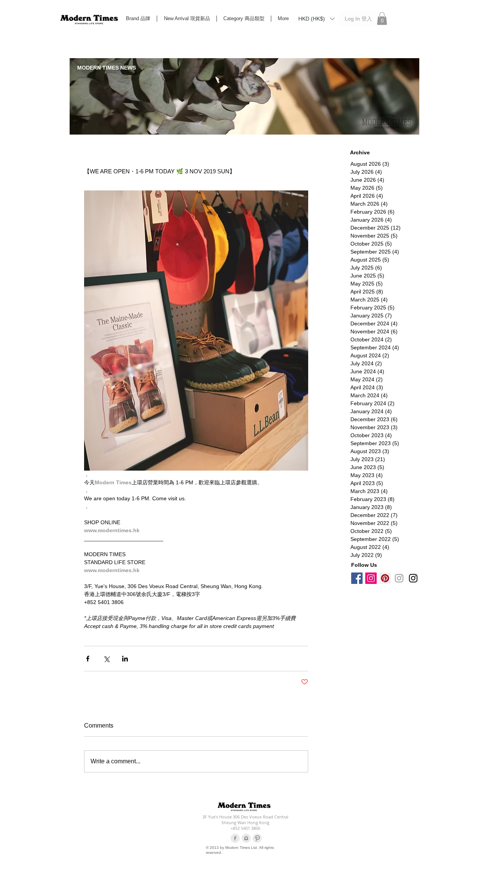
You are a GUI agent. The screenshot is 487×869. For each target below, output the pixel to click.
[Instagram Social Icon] (371, 578)
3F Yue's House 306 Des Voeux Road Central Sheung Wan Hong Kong (245, 819)
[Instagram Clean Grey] (246, 838)
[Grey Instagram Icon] (399, 578)
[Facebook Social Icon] (357, 578)
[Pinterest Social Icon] (385, 578)
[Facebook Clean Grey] (235, 838)
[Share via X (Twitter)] (106, 658)
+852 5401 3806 (245, 828)
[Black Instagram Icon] (413, 578)
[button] (316, 18)
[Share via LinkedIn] (125, 658)
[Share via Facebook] (87, 658)
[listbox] (316, 18)
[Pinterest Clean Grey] (257, 838)
